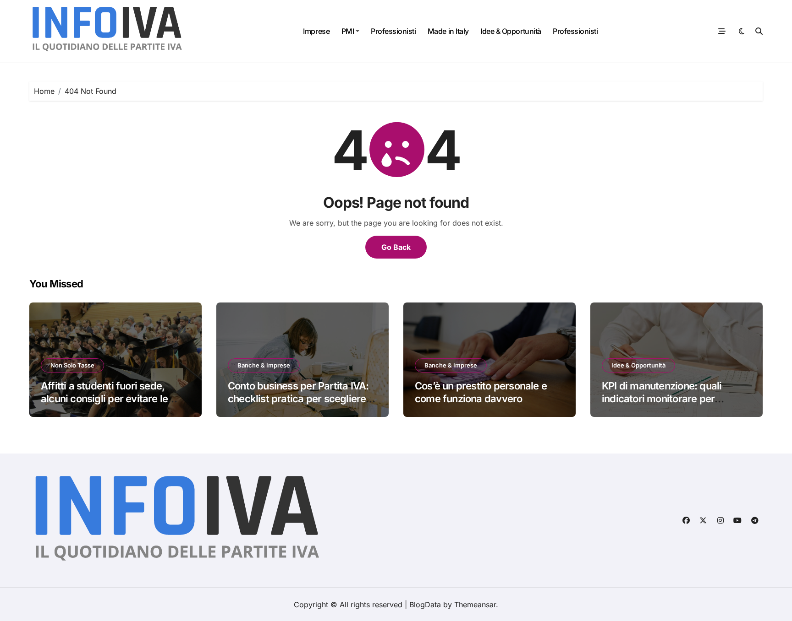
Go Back (396, 247)
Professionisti (393, 31)
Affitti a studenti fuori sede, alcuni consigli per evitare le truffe (104, 399)
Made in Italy (448, 31)
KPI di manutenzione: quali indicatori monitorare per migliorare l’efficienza (661, 399)
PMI (347, 31)
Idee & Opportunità (510, 31)
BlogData (425, 604)
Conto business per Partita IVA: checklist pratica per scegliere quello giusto (298, 399)
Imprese (316, 31)
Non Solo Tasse (72, 365)
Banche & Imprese (263, 365)
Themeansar (475, 604)
